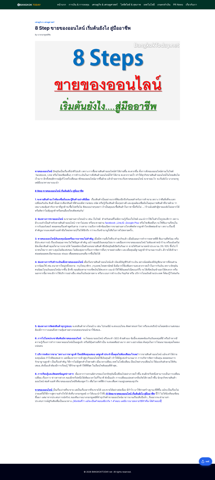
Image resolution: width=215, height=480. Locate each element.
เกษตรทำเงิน (163, 4)
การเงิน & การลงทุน (79, 4)
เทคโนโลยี (149, 4)
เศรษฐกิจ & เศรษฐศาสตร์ (105, 4)
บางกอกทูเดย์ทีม (44, 35)
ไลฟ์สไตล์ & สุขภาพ (131, 4)
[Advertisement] (107, 145)
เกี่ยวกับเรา (191, 4)
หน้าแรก (61, 4)
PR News (178, 4)
